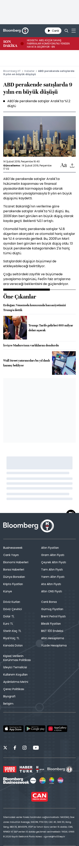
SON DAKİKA (10, 44)
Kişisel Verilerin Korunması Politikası (17, 658)
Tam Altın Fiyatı (52, 570)
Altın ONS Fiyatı (51, 591)
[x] (5, 748)
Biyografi (9, 696)
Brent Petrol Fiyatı (53, 616)
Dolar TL (8, 616)
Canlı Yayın (11, 555)
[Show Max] (61, 780)
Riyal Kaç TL (11, 638)
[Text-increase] (63, 165)
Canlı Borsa (49, 602)
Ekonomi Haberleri (15, 562)
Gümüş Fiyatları (52, 609)
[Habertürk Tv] (26, 769)
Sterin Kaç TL (12, 631)
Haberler (29, 71)
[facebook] (15, 748)
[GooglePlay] (35, 728)
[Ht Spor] (40, 769)
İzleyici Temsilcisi (15, 667)
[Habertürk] (9, 769)
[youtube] (36, 748)
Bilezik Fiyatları (51, 624)
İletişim (8, 704)
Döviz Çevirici (12, 609)
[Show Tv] (42, 780)
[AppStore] (13, 728)
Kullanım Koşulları (15, 675)
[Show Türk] (51, 780)
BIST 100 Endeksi (52, 631)
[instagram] (24, 748)
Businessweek (12, 548)
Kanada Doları (13, 645)
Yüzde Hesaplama (54, 645)
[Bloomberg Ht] (60, 769)
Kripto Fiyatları (13, 584)
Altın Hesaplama (52, 638)
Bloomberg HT (12, 71)
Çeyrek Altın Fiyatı (53, 562)
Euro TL (8, 624)
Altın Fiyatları (50, 548)
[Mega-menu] (74, 31)
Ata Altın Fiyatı (51, 584)
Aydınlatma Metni (15, 682)
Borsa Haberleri (13, 570)
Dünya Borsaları (14, 577)
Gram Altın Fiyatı (52, 555)
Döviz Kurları (11, 602)
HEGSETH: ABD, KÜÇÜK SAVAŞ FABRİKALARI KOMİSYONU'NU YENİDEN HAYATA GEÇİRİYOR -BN (48, 43)
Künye (7, 591)
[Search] (66, 31)
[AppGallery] (57, 728)
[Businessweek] (19, 780)
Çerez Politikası (13, 689)
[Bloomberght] (16, 30)
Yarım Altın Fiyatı (52, 577)
